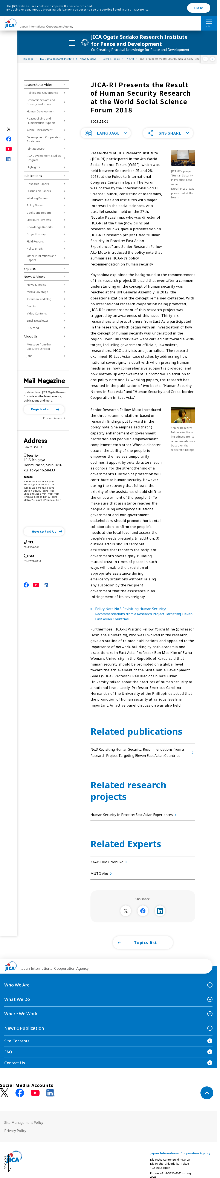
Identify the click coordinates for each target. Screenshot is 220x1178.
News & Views (34, 276)
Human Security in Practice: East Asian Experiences (131, 814)
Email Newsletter (37, 320)
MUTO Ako (99, 873)
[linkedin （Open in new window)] (50, 1093)
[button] (44, 409)
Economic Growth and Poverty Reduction (41, 102)
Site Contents (16, 1040)
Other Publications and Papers (41, 258)
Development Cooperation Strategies (44, 139)
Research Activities (38, 84)
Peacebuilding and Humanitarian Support (41, 121)
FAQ (8, 1051)
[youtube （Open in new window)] (35, 1093)
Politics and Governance (42, 93)
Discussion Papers (39, 191)
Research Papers (38, 184)
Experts (30, 268)
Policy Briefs (35, 248)
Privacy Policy (15, 1130)
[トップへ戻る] (206, 1092)
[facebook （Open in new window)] (19, 1093)
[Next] (212, 59)
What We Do (17, 999)
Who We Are (16, 985)
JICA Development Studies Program (44, 158)
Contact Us (14, 1062)
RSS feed (33, 328)
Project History (36, 234)
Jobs (29, 356)
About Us (31, 336)
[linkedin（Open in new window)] (9, 159)
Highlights (33, 167)
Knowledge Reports (40, 227)
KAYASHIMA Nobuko (106, 862)
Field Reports (35, 241)
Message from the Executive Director (39, 346)
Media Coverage (37, 292)
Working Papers (37, 198)
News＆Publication (24, 1028)
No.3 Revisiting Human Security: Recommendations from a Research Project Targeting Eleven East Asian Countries (137, 752)
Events (31, 306)
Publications (33, 175)
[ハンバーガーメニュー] (209, 21)
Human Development (40, 111)
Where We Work (21, 1014)
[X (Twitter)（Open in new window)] (9, 129)
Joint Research (36, 148)
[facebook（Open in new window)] (9, 139)
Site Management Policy (23, 1122)
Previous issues (52, 418)
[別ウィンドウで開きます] (125, 910)
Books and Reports (39, 213)
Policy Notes (35, 205)
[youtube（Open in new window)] (9, 149)
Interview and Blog (39, 299)
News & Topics (36, 285)
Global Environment (39, 130)
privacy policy (139, 9)
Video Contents (37, 313)
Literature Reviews (39, 220)
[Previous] (205, 59)
